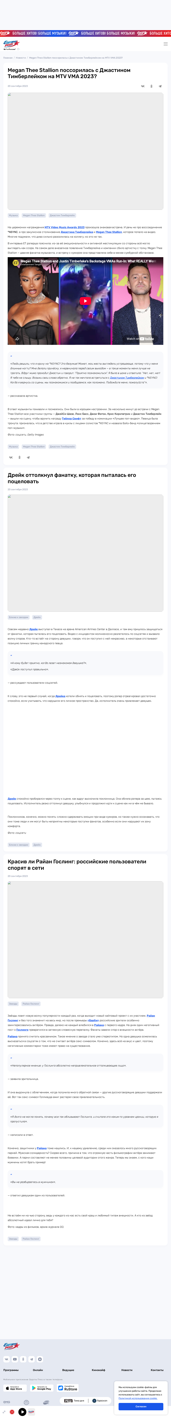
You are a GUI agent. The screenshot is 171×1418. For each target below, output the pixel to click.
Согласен (141, 1406)
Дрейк (37, 617)
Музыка (13, 215)
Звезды (13, 1003)
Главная (8, 57)
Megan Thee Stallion (34, 215)
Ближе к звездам (18, 617)
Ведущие (68, 1370)
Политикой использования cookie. (138, 1398)
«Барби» (93, 1020)
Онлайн (38, 1370)
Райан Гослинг (31, 1003)
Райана (99, 1025)
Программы (11, 1370)
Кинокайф (98, 1370)
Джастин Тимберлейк (62, 215)
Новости (21, 57)
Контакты (157, 1370)
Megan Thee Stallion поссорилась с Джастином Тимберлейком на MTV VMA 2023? (76, 57)
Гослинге (22, 1029)
